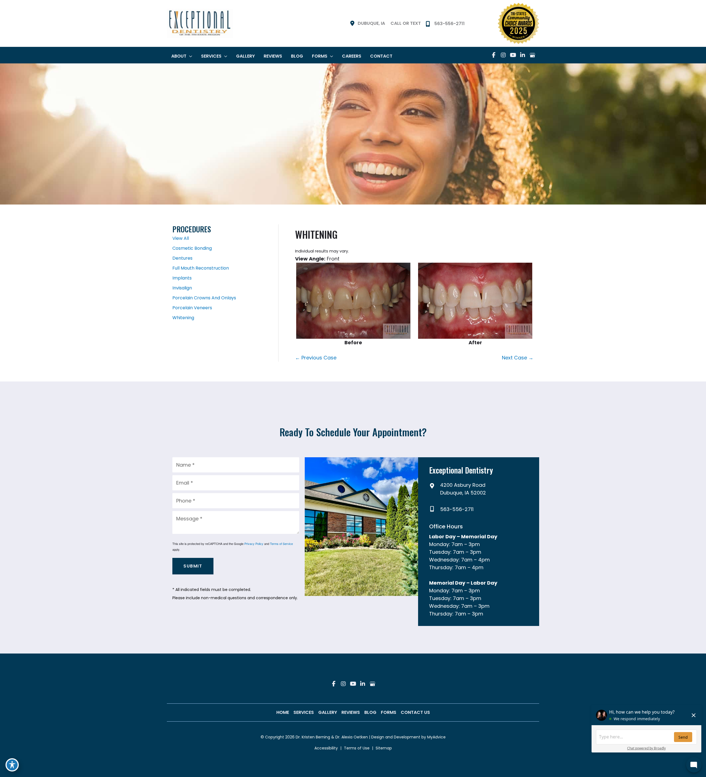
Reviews (350, 712)
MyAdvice (436, 737)
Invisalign (182, 288)
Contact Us (415, 712)
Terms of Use (357, 748)
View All (180, 238)
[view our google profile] (532, 55)
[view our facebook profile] (494, 55)
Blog (370, 712)
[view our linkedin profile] (522, 55)
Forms (388, 712)
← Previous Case (315, 357)
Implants (182, 278)
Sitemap (384, 748)
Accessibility (326, 748)
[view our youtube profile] (513, 55)
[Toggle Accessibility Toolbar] (12, 764)
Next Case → (517, 357)
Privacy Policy (253, 543)
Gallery (327, 712)
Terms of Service (281, 543)
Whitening (183, 317)
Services (303, 712)
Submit (192, 566)
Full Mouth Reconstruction (200, 268)
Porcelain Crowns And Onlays (204, 298)
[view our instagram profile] (503, 55)
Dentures (182, 258)
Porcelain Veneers (192, 308)
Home (282, 712)
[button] (189, 56)
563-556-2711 (457, 509)
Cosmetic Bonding (192, 248)
